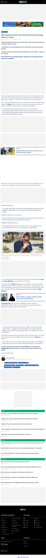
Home (2, 29)
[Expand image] (44, 231)
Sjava (42, 279)
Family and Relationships (5, 468)
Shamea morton (7, 367)
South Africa (7, 29)
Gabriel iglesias (16, 367)
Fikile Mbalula (8, 281)
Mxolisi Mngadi (14, 39)
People (3, 415)
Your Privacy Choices (24, 557)
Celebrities (3, 420)
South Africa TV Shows (23, 362)
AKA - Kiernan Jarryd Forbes (11, 362)
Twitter (9, 104)
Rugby (2, 474)
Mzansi (37, 337)
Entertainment (6, 303)
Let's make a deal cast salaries (31, 365)
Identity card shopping (9, 365)
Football (2, 479)
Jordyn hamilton (20, 365)
